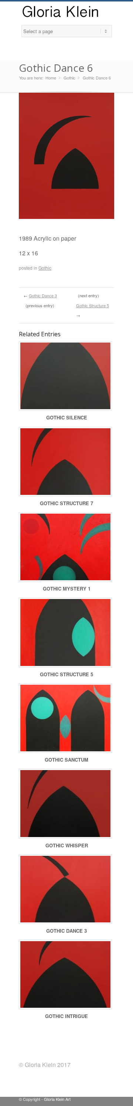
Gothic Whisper (66, 845)
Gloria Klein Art (57, 1099)
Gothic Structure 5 (92, 305)
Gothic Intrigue (66, 1016)
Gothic (69, 78)
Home (50, 78)
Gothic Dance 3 (43, 295)
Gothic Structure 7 (66, 503)
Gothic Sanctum (66, 759)
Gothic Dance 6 (56, 68)
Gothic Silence (66, 417)
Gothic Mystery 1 (67, 588)
